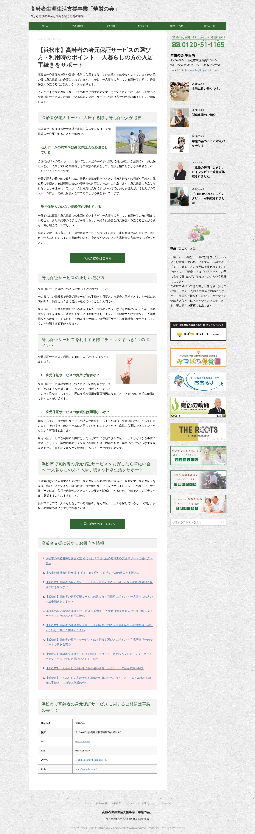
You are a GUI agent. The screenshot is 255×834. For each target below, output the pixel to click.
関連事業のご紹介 (204, 114)
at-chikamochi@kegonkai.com (91, 759)
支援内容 (110, 26)
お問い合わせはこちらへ (97, 524)
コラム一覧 (209, 26)
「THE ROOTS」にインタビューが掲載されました (208, 198)
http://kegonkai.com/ (86, 768)
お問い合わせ (176, 26)
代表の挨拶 (77, 26)
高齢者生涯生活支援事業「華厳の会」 (74, 9)
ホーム (45, 26)
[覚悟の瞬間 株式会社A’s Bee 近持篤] (198, 415)
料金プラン (143, 26)
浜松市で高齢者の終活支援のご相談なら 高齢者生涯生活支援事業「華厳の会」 (121, 827)
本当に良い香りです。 (207, 88)
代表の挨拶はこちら (97, 258)
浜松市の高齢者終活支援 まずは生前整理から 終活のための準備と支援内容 (92, 572)
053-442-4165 (82, 741)
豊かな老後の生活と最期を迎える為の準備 (127, 819)
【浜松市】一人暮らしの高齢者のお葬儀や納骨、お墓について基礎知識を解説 (95, 668)
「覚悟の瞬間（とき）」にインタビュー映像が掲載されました (208, 172)
